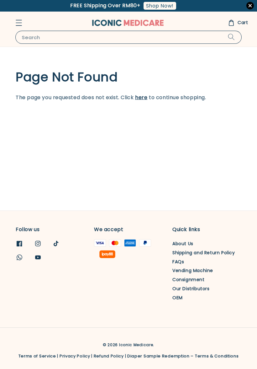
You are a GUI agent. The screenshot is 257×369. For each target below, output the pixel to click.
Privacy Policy (75, 356)
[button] (19, 23)
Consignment (188, 279)
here (141, 97)
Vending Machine (192, 270)
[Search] (231, 37)
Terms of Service (37, 356)
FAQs (178, 262)
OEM (177, 298)
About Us (182, 244)
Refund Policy (109, 356)
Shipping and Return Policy (203, 253)
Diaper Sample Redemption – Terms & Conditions (183, 356)
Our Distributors (191, 289)
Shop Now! (160, 5)
